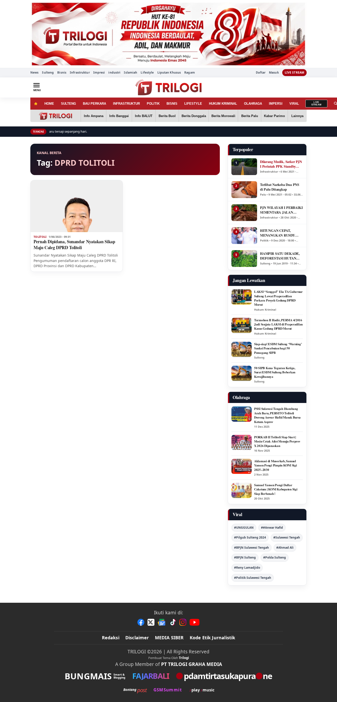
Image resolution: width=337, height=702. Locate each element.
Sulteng (48, 72)
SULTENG (68, 103)
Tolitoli (40, 237)
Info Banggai (119, 116)
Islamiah (130, 72)
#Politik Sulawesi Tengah (252, 578)
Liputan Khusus (169, 72)
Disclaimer (137, 638)
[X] (151, 622)
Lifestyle (147, 72)
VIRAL (294, 103)
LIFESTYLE (193, 103)
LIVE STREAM (294, 72)
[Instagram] (182, 622)
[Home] (35, 104)
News (34, 72)
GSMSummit (167, 690)
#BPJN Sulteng (245, 557)
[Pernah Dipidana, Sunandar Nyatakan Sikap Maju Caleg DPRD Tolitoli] (77, 206)
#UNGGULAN (244, 527)
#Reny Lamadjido (247, 567)
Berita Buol (167, 116)
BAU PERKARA (94, 103)
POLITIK (153, 103)
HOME (49, 103)
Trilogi (184, 658)
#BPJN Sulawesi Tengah (251, 547)
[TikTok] (172, 622)
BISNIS (172, 103)
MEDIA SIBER (169, 638)
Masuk (274, 73)
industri (114, 72)
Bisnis (61, 72)
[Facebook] (140, 622)
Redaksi (110, 638)
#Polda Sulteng (274, 557)
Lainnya (297, 116)
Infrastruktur (80, 72)
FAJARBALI (150, 676)
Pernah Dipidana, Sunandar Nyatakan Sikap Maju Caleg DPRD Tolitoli (74, 244)
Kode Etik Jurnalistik (212, 638)
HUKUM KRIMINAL (223, 103)
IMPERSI (275, 103)
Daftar (260, 73)
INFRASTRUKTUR (126, 103)
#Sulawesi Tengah (286, 537)
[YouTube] (194, 622)
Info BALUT (143, 116)
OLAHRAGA (253, 103)
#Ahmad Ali (285, 547)
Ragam (189, 72)
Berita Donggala (194, 116)
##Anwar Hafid (272, 527)
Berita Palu (249, 116)
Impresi (99, 72)
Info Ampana (93, 116)
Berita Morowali (223, 116)
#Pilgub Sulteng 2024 (250, 537)
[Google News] (162, 622)
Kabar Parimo (274, 116)
